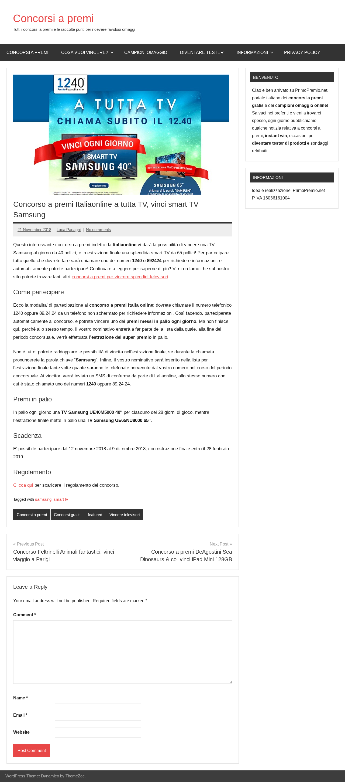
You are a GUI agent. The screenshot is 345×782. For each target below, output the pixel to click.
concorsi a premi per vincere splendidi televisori (120, 276)
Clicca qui (23, 485)
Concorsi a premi (53, 18)
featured (95, 514)
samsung (43, 499)
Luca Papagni (69, 229)
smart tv (61, 499)
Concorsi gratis (67, 514)
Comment (24, 614)
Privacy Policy (302, 52)
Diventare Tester (202, 52)
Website (21, 732)
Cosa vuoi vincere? (84, 52)
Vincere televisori (124, 514)
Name (20, 698)
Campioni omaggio (145, 52)
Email (20, 715)
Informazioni (252, 52)
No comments (98, 229)
